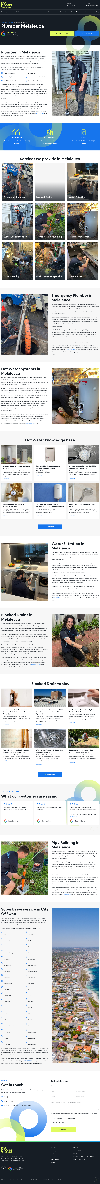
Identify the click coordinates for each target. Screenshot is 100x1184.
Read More (6, 478)
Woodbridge (32, 1044)
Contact (87, 12)
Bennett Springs (9, 953)
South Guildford (9, 1026)
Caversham (7, 965)
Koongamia (7, 995)
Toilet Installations (9, 73)
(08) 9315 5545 (71, 5)
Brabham (31, 953)
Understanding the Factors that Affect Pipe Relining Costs (81, 751)
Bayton (30, 941)
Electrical (63, 12)
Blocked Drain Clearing (35, 81)
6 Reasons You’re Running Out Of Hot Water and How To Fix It (83, 467)
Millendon (7, 1020)
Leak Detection (32, 73)
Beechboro (7, 947)
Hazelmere (31, 977)
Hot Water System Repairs (12, 81)
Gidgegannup (32, 971)
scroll (96, 1179)
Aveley (6, 935)
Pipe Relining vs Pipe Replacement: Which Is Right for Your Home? (16, 751)
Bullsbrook (31, 959)
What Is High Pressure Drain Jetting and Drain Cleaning (49, 751)
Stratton (30, 1026)
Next (97, 829)
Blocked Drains (32, 12)
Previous (92, 829)
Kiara (29, 989)
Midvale (30, 1014)
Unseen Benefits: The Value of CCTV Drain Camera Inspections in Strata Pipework (49, 712)
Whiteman (7, 1044)
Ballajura (30, 935)
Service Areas (75, 12)
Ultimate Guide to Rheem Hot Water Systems (16, 467)
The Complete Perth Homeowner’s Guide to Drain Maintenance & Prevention (16, 712)
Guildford (7, 977)
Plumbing (4, 12)
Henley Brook (8, 983)
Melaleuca (7, 1008)
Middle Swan (32, 1008)
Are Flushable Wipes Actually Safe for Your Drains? (82, 711)
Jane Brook (7, 989)
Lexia (29, 995)
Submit (63, 1129)
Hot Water (17, 12)
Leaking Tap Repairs (10, 77)
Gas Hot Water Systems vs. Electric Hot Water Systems (16, 505)
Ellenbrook (7, 971)
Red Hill (30, 1020)
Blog (97, 12)
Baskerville (7, 941)
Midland (6, 1014)
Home (3, 22)
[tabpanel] (17, 813)
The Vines (7, 1032)
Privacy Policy (17, 1180)
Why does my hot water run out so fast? (82, 505)
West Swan (31, 1038)
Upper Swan (32, 1032)
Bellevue (30, 947)
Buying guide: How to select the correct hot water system (48, 467)
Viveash (6, 1038)
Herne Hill (31, 983)
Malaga (30, 1002)
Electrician (53, 1162)
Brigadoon (7, 959)
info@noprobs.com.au (92, 5)
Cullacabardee (32, 965)
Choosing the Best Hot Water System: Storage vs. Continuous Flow (50, 505)
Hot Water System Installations (37, 77)
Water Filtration (48, 12)
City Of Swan (10, 22)
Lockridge (7, 1002)
